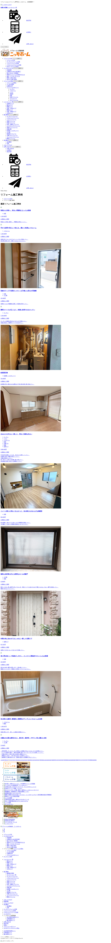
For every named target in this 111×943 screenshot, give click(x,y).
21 (19, 760)
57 (63, 760)
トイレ (11, 92)
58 (64, 760)
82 (93, 760)
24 (23, 760)
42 (45, 760)
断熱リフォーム (11, 138)
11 (7, 760)
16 (13, 760)
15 (12, 760)
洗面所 (11, 93)
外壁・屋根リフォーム (13, 124)
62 (69, 760)
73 (82, 760)
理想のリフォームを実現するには (16, 74)
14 (11, 760)
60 (67, 760)
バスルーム (13, 90)
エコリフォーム (14, 100)
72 (81, 760)
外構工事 (9, 129)
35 (36, 760)
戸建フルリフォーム (12, 135)
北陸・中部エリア (11, 108)
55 (60, 760)
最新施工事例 (10, 873)
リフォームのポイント (13, 87)
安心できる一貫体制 (12, 840)
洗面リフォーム (11, 121)
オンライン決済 (8, 856)
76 (86, 760)
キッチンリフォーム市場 (13, 61)
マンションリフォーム (13, 137)
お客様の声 (10, 86)
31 (31, 760)
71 (80, 760)
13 (10, 760)
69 (77, 760)
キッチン (12, 89)
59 (65, 760)
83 (94, 760)
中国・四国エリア (11, 111)
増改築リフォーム (11, 133)
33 (34, 760)
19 (17, 760)
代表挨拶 (9, 70)
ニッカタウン (7, 914)
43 (46, 760)
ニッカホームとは (8, 836)
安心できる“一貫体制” (13, 73)
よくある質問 (10, 84)
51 (56, 760)
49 (53, 760)
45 (48, 760)
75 (85, 760)
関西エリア (10, 110)
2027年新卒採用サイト (13, 917)
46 (50, 760)
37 (39, 760)
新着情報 (6, 901)
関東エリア (10, 106)
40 (42, 760)
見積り (5, 925)
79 (89, 760)
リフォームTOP (11, 60)
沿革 (8, 143)
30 (30, 760)
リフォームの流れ (11, 82)
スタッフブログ (8, 899)
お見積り (9, 150)
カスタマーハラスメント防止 (11, 928)
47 (51, 760)
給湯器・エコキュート (13, 130)
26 (25, 760)
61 (68, 760)
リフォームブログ (8, 903)
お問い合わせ (10, 148)
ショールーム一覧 (9, 7)
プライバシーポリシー (10, 926)
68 (76, 760)
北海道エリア (10, 103)
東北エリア (10, 105)
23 (22, 760)
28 (28, 760)
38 (40, 760)
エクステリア (13, 98)
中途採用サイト (11, 918)
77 (87, 760)
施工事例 (6, 871)
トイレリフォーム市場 (13, 63)
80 (91, 760)
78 (88, 760)
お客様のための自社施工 (13, 839)
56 (62, 760)
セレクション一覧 (11, 874)
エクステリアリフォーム (13, 126)
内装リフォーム (11, 122)
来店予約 (9, 151)
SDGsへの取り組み (12, 79)
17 (15, 760)
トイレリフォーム (11, 119)
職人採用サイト (11, 920)
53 (58, 760)
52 (57, 760)
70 (79, 760)
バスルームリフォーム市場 (14, 65)
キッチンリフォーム (12, 116)
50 (54, 760)
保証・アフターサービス (13, 76)
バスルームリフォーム (13, 118)
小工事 (8, 132)
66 (74, 760)
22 (21, 760)
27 (27, 760)
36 (38, 760)
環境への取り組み (11, 77)
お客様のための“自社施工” (14, 71)
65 (73, 760)
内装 (11, 95)
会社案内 (9, 142)
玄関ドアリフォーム (12, 127)
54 (59, 760)
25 (24, 760)
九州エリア (10, 113)
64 (71, 760)
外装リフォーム (14, 97)
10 (6, 760)
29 (29, 760)
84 (96, 760)
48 (52, 760)
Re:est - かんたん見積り (13, 66)
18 (16, 760)
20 (18, 760)
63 (70, 760)
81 (92, 760)
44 (47, 760)
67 (75, 760)
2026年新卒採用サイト (10, 931)
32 (33, 760)
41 (44, 760)
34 (35, 760)
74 (83, 760)
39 (41, 760)
